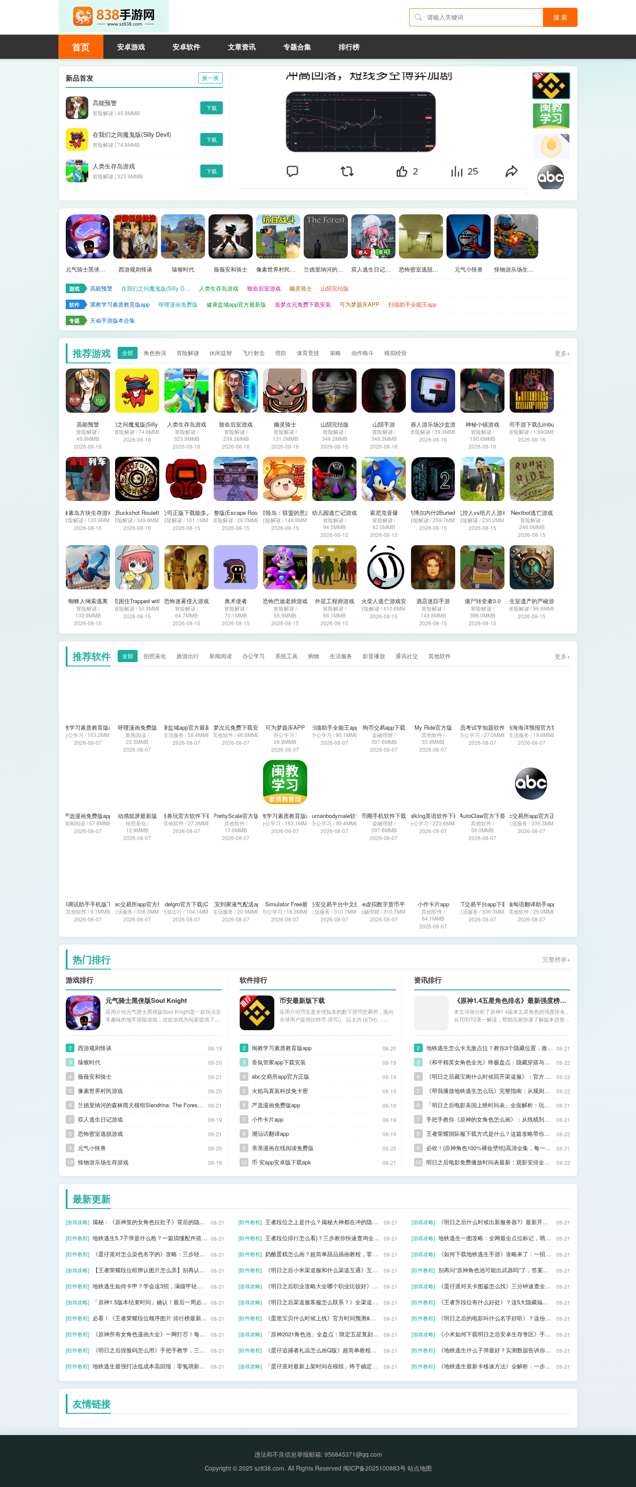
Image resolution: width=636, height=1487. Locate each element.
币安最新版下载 (302, 1000)
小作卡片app (433, 904)
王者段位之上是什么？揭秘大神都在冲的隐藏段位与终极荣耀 (322, 1222)
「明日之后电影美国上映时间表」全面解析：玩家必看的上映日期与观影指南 (489, 1105)
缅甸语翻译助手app (532, 904)
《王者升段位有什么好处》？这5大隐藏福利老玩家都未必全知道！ (495, 1302)
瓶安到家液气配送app (236, 904)
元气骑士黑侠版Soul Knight (88, 269)
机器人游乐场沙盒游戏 (433, 424)
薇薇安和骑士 (230, 269)
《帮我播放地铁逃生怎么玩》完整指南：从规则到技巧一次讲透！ (489, 1090)
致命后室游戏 (264, 288)
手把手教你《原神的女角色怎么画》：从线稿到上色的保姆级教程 (489, 1119)
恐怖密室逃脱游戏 (421, 269)
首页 (81, 46)
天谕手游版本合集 (112, 320)
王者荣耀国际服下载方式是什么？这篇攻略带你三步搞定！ (489, 1133)
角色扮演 (155, 353)
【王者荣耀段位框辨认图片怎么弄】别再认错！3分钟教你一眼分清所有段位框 (150, 1270)
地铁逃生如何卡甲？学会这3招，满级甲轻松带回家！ (150, 1286)
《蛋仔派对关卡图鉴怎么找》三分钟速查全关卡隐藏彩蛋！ (495, 1286)
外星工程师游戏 (334, 601)
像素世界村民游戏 (278, 269)
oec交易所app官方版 (137, 904)
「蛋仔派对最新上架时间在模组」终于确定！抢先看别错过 (322, 1366)
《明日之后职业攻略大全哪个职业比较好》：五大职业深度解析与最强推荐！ (322, 1286)
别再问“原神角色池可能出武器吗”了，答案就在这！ (495, 1270)
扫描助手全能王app (412, 304)
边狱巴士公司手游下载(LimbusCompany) (532, 424)
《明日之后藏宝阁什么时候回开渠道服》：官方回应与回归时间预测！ (489, 1076)
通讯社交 (406, 656)
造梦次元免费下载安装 (303, 304)
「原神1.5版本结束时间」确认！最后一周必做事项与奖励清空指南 (150, 1302)
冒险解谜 (188, 353)
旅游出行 (188, 656)
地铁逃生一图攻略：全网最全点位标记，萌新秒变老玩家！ (495, 1238)
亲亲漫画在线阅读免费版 (283, 1148)
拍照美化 (155, 656)
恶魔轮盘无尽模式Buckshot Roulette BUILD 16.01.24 (137, 513)
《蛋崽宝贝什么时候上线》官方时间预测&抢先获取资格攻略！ (322, 1318)
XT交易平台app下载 (482, 904)
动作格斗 (362, 353)
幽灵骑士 (300, 288)
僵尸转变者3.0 (483, 601)
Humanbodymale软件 (334, 816)
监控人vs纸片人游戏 (482, 513)
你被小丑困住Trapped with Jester (137, 601)
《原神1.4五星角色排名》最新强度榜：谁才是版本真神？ (512, 1000)
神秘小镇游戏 (482, 424)
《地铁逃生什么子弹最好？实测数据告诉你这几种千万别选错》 (495, 1350)
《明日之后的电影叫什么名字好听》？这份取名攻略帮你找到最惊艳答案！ (495, 1318)
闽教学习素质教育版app (285, 816)
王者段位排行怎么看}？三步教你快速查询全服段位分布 (322, 1238)
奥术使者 (236, 601)
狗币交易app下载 (384, 727)
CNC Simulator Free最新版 (285, 904)
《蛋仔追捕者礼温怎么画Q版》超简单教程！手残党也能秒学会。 (322, 1350)
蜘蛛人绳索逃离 (88, 601)
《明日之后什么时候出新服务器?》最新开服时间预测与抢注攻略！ (495, 1222)
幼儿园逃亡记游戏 (334, 513)
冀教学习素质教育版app (120, 304)
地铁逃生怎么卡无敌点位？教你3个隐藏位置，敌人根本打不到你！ (489, 1048)
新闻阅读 (220, 656)
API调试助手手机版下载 (88, 904)
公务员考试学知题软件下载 (482, 727)
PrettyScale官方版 (236, 816)
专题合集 (297, 47)
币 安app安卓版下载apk (281, 1162)
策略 (335, 353)
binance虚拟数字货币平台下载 (384, 904)
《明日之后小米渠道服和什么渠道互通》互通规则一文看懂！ (322, 1270)
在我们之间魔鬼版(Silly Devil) (132, 134)
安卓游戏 (131, 47)
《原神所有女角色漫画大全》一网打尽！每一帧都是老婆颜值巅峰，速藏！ (150, 1334)
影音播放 (374, 656)
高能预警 (105, 102)
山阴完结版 (335, 288)
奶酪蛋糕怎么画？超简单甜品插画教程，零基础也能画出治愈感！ (322, 1254)
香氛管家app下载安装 (279, 1062)
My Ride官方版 (433, 727)
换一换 (210, 78)
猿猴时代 (183, 269)
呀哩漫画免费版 (178, 304)
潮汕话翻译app (270, 1133)
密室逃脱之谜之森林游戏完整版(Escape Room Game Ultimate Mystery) (235, 513)
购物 (313, 656)
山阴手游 (384, 424)
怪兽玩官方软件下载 (186, 816)
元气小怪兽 (469, 269)
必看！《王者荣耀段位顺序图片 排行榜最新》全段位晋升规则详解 (150, 1318)
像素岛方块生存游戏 (88, 513)
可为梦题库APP (359, 304)
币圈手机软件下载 (383, 816)
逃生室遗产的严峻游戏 (532, 601)
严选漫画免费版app (88, 816)
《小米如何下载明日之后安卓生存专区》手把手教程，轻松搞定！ (495, 1334)
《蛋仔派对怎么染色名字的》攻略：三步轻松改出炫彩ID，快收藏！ (150, 1254)
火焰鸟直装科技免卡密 (280, 1090)
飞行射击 (253, 353)
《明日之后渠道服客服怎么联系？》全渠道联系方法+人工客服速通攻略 (322, 1302)
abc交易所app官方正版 (532, 816)
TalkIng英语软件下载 (433, 816)
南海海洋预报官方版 (532, 727)
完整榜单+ (556, 959)
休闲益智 (220, 353)
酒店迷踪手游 (433, 601)
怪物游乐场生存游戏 (516, 269)
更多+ (562, 353)
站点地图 (420, 1468)
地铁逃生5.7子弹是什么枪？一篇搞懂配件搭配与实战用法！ (150, 1238)
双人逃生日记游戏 (373, 269)
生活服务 (341, 656)
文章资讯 (242, 47)
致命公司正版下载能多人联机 (186, 513)
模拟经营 (395, 353)
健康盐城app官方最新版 (236, 304)
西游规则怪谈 (135, 269)
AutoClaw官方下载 (482, 816)
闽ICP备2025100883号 (374, 1468)
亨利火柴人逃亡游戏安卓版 (384, 601)
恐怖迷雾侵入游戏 (186, 601)
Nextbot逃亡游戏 (532, 513)
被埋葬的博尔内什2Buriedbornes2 (433, 513)
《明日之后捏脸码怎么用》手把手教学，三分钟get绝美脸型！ (150, 1350)
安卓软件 (186, 47)
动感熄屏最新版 (137, 816)
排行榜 (349, 47)
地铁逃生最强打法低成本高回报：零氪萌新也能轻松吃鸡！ (150, 1366)
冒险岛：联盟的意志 (285, 513)
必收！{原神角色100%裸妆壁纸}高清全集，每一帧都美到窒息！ (489, 1148)
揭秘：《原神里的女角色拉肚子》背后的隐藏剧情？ (150, 1222)
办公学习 (253, 656)
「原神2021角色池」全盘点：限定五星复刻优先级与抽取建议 (322, 1334)
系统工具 (286, 656)
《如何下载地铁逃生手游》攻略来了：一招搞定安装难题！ (495, 1254)
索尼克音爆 (384, 513)
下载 (211, 107)
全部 (127, 353)
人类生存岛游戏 (114, 166)
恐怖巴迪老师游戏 (285, 601)
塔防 (280, 353)
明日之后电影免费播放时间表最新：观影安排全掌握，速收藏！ (489, 1162)
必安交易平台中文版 (334, 904)
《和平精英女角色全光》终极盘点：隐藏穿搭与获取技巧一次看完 (489, 1062)
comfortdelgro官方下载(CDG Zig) (187, 904)
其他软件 (439, 656)
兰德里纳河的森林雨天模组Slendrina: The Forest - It (326, 269)
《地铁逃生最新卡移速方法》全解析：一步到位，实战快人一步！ (495, 1366)
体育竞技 (308, 353)
